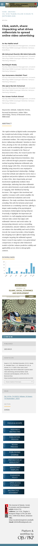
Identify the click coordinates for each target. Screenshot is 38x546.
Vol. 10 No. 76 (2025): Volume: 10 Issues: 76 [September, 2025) (17, 15)
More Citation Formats (13, 382)
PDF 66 (8, 337)
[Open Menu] (2, 4)
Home (4, 12)
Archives (11, 12)
